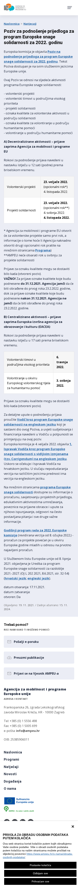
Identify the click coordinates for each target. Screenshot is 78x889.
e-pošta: (22, 731)
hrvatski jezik (15, 578)
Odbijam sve (40, 873)
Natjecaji (29, 24)
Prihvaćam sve (40, 881)
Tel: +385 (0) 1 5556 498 (20, 721)
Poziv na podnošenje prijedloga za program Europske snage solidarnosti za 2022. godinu (38, 56)
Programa (43, 250)
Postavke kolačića (40, 865)
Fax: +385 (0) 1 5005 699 (20, 726)
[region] (39, 855)
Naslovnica (12, 24)
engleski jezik (38, 578)
